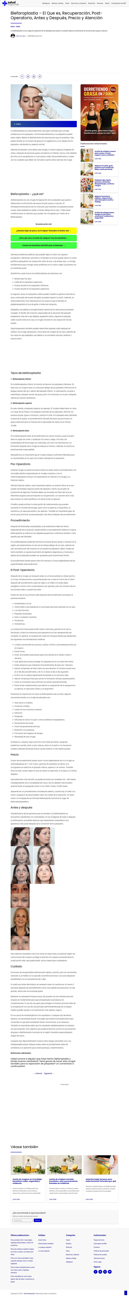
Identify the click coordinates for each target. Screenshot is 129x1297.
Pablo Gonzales (20, 36)
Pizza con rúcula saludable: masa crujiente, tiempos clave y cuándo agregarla (22, 1260)
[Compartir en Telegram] (40, 76)
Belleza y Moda (57, 3)
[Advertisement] (64, 55)
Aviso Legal (97, 1262)
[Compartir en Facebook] (22, 76)
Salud (107, 3)
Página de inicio (99, 1240)
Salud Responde (29, 1293)
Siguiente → (49, 1073)
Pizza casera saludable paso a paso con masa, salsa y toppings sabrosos (23, 1270)
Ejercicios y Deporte (78, 3)
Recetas (100, 3)
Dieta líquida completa (45, 1243)
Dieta (67, 3)
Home (13, 26)
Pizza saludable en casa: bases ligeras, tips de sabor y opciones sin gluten (22, 1279)
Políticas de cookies (100, 1255)
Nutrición (91, 3)
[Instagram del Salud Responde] (100, 1273)
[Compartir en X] (28, 76)
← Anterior (37, 1073)
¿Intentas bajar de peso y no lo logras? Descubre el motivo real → (43, 231)
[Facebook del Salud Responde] (95, 1273)
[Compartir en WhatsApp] (34, 76)
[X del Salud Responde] (105, 1273)
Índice (18, 124)
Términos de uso (99, 1258)
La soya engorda (43, 1251)
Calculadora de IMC (118, 3)
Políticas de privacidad (101, 1251)
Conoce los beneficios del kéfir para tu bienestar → (43, 245)
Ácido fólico (42, 1240)
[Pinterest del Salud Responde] (110, 1273)
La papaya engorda (44, 1247)
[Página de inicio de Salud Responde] (10, 3)
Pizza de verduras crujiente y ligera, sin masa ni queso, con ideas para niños (22, 1251)
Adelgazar (46, 3)
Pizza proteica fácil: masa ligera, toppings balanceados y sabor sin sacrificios (22, 1242)
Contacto (97, 1247)
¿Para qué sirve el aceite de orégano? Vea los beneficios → (44, 238)
